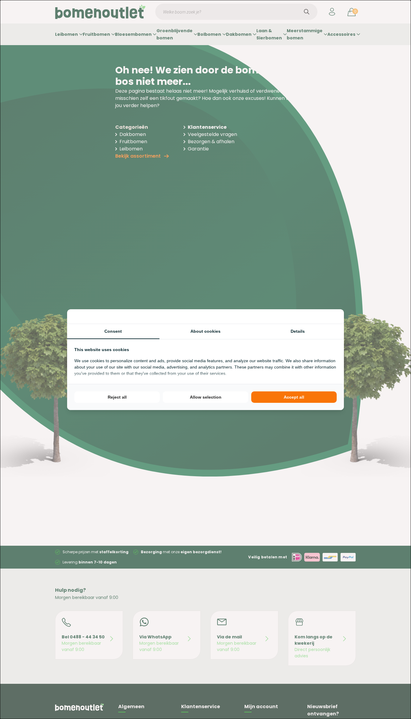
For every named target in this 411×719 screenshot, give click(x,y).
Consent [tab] (113, 331)
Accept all (294, 397)
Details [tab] (298, 331)
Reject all (117, 397)
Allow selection (205, 397)
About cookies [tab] (205, 331)
